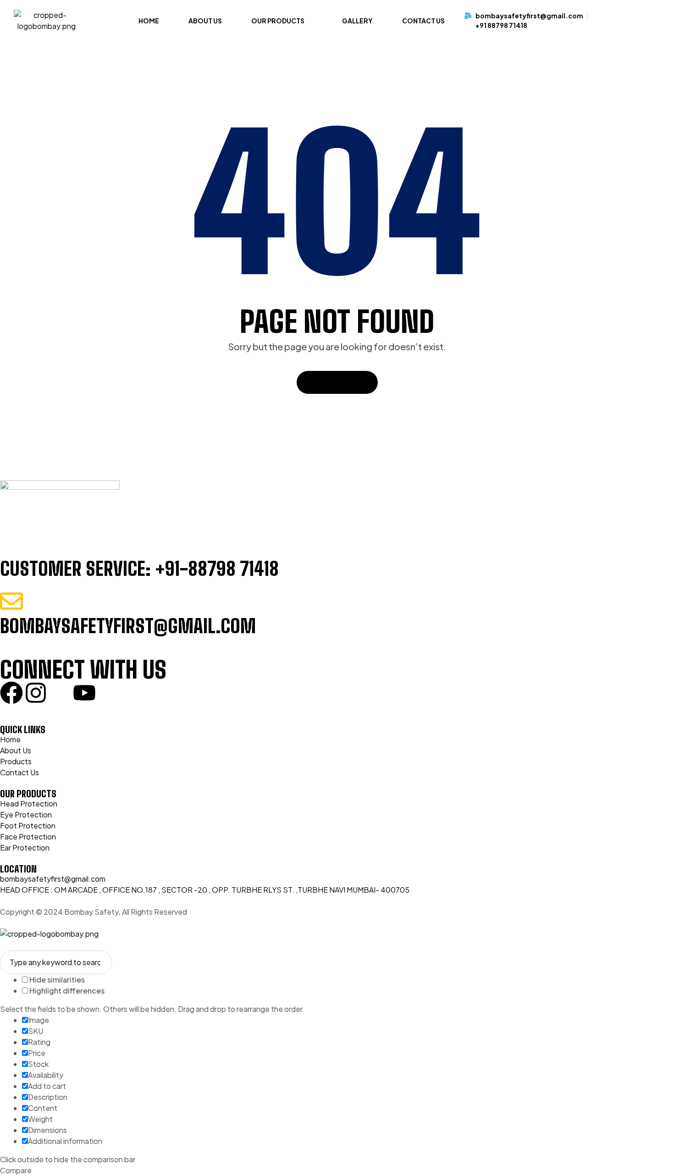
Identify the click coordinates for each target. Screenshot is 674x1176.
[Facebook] (11, 692)
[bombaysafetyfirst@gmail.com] (11, 601)
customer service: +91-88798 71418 (139, 569)
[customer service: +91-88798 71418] (11, 543)
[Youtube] (84, 692)
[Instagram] (35, 692)
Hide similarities (56, 979)
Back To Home (332, 382)
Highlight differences (66, 990)
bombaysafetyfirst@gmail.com (128, 626)
